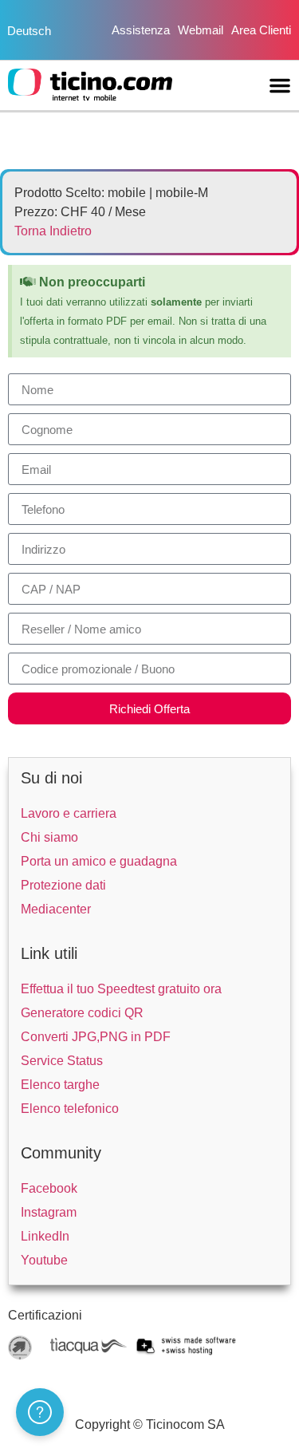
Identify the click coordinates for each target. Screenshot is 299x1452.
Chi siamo (49, 837)
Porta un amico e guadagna (99, 861)
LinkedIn (45, 1236)
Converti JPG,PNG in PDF (96, 1037)
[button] (280, 85)
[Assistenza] (40, 1412)
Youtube (44, 1260)
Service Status (62, 1060)
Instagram (49, 1212)
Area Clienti (261, 30)
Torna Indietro (53, 231)
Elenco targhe (60, 1084)
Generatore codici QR (82, 1013)
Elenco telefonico (70, 1108)
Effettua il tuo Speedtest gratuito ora (121, 989)
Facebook (49, 1188)
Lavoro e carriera (68, 813)
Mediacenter (56, 909)
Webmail (200, 30)
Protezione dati (63, 885)
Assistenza (141, 30)
